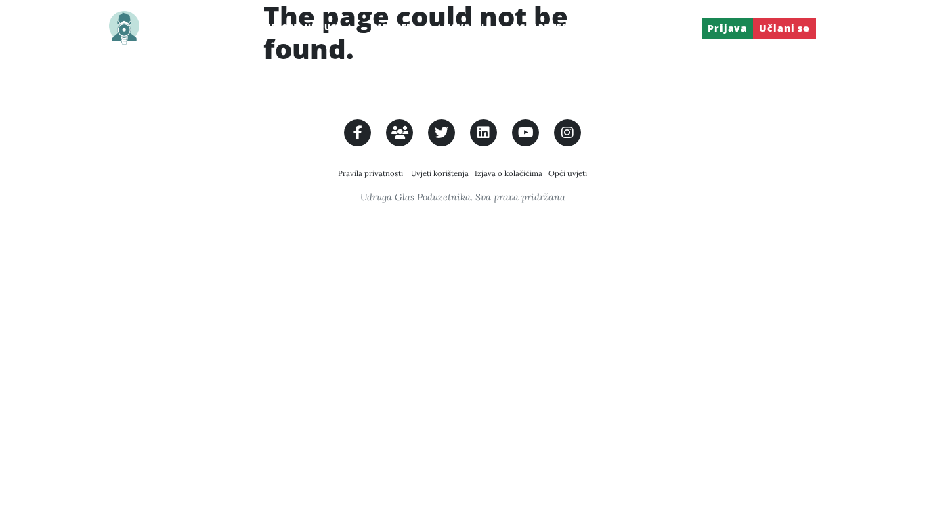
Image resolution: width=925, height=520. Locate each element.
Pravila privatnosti (370, 173)
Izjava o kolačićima (508, 173)
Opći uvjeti (567, 173)
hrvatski (606, 27)
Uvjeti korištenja (440, 173)
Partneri (393, 27)
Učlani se (784, 28)
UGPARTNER (540, 27)
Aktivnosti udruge (295, 27)
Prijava (676, 27)
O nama (200, 27)
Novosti (464, 27)
